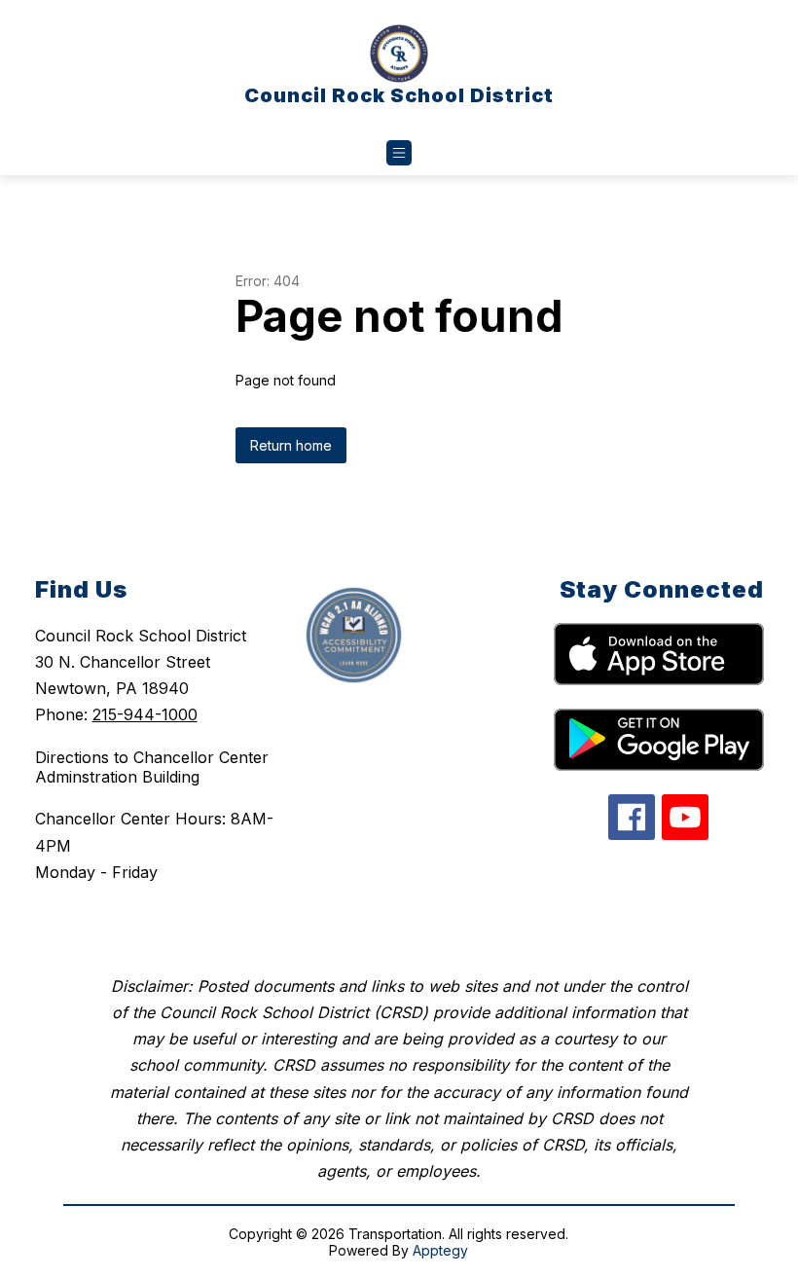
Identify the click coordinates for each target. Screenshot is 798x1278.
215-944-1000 (145, 714)
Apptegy (440, 1250)
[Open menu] (399, 152)
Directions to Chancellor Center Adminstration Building (152, 767)
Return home (291, 445)
